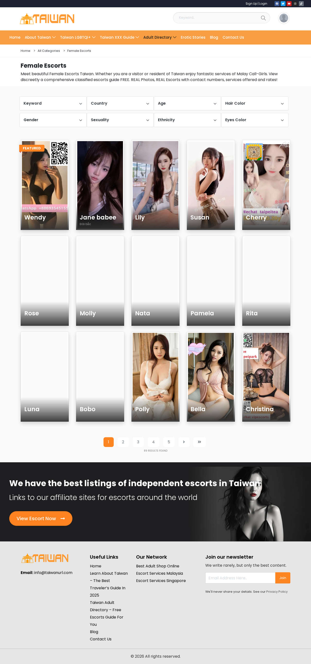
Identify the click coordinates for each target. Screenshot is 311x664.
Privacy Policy (277, 592)
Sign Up (251, 3)
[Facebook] (277, 3)
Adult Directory (157, 37)
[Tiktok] (301, 3)
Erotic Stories (193, 37)
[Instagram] (295, 3)
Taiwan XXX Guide (117, 37)
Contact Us (233, 37)
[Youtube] (289, 3)
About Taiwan (38, 37)
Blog (214, 37)
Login (263, 3)
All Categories (49, 51)
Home (14, 37)
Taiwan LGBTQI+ (75, 37)
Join (282, 577)
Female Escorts (79, 51)
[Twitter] (283, 3)
